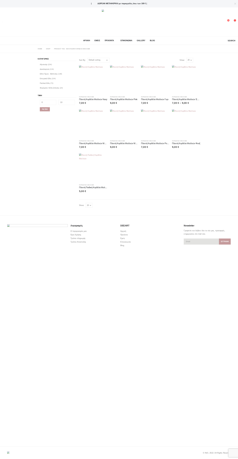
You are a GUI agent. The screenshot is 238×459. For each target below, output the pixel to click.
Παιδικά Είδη (45, 83)
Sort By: (82, 60)
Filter (45, 109)
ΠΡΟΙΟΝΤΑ (109, 41)
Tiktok (25, 437)
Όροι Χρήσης (76, 235)
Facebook (9, 437)
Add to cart (102, 69)
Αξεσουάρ (43, 65)
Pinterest (15, 437)
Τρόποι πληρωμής (78, 238)
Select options (195, 69)
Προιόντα (124, 235)
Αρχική (123, 231)
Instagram (20, 437)
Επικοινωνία (125, 242)
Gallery (141, 41)
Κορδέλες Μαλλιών (86, 97)
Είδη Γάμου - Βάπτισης (48, 74)
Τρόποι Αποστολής (78, 242)
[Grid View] (195, 60)
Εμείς (122, 238)
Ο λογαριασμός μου (79, 231)
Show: (182, 60)
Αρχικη (86, 41)
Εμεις (97, 41)
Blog (152, 41)
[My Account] (219, 22)
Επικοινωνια (126, 41)
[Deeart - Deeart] (119, 21)
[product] (93, 79)
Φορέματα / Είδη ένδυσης (49, 88)
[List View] (199, 60)
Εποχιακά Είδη (45, 79)
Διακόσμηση (44, 69)
